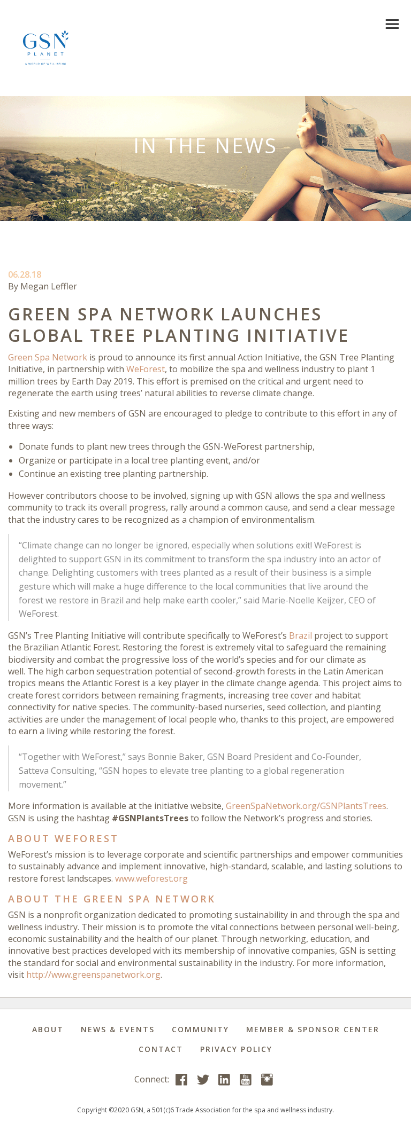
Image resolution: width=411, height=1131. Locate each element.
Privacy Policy (236, 1049)
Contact (161, 1049)
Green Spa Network (47, 357)
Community (200, 1029)
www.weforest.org (151, 878)
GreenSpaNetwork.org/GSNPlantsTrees (306, 806)
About (48, 1029)
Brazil (300, 635)
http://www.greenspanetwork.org (93, 974)
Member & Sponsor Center (312, 1029)
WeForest (145, 369)
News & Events (118, 1029)
